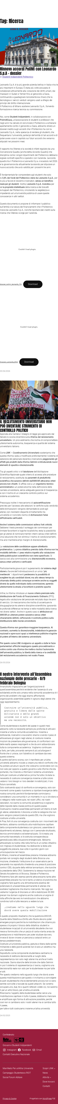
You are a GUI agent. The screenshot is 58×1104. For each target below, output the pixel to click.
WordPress (47, 1098)
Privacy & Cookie (9, 1098)
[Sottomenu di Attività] (50, 1077)
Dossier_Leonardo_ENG (9, 362)
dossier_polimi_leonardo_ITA (11, 284)
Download (32, 284)
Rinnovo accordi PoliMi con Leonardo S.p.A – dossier (28, 71)
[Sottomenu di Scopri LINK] (54, 1068)
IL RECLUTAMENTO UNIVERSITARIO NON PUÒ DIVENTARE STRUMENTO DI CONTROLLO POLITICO (26, 426)
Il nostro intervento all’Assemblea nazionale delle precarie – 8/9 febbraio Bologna (26, 678)
